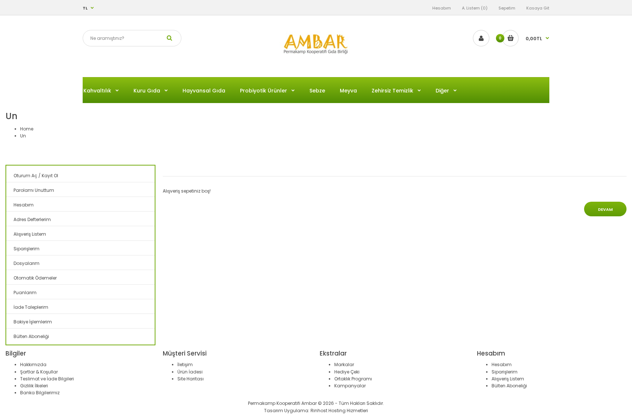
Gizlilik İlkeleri (34, 386)
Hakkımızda (33, 364)
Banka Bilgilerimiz (40, 393)
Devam (605, 209)
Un (23, 136)
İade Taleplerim (31, 307)
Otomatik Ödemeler (35, 278)
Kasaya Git (537, 8)
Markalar (344, 364)
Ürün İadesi (190, 372)
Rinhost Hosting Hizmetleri (339, 410)
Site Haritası (190, 379)
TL (85, 8)
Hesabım (441, 8)
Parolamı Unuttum (34, 190)
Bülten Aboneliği (31, 336)
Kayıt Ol (50, 175)
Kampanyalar (350, 386)
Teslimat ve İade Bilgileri (47, 379)
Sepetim (507, 8)
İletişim (185, 364)
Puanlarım (25, 292)
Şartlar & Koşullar (39, 372)
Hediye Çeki (347, 372)
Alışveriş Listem (30, 234)
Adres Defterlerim (32, 219)
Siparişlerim (27, 249)
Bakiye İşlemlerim (33, 322)
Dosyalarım (27, 263)
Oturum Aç (25, 175)
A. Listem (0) (475, 8)
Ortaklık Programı (353, 379)
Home (26, 129)
